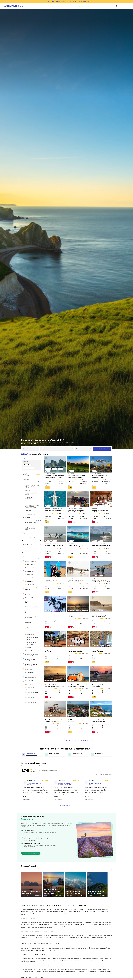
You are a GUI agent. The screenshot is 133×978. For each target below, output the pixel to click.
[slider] (22, 540)
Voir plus (25, 796)
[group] (31, 884)
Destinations (58, 6)
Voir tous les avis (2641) (65, 805)
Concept (66, 6)
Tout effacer (38, 481)
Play (71, 6)
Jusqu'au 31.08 (50, 1)
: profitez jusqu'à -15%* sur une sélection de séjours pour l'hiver (71, 1)
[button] (31, 485)
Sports (51, 6)
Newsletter (77, 6)
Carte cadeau (85, 6)
